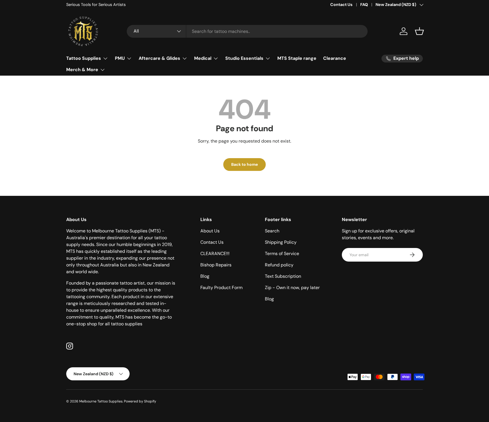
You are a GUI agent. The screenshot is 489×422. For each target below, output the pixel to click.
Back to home (244, 164)
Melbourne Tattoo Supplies (101, 401)
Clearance (334, 58)
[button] (419, 31)
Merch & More (82, 70)
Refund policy (279, 265)
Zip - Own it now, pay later (292, 287)
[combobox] (247, 31)
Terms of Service (282, 253)
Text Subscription (283, 276)
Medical (202, 58)
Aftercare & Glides (159, 58)
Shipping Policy (281, 242)
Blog (204, 276)
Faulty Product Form (221, 287)
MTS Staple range (296, 58)
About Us (210, 231)
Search (272, 231)
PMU (120, 58)
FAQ (364, 4)
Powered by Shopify (140, 401)
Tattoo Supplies (83, 58)
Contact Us (341, 4)
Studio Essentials (244, 58)
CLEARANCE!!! (215, 253)
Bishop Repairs (215, 265)
